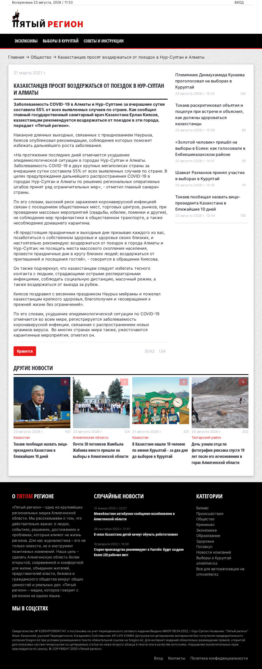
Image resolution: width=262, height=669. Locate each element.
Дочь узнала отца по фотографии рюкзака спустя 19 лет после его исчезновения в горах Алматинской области (218, 453)
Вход (239, 2)
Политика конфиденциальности (219, 658)
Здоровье (205, 541)
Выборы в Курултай (61, 41)
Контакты (176, 658)
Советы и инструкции (104, 41)
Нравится (25, 351)
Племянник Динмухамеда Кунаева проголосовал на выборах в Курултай (210, 81)
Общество (41, 57)
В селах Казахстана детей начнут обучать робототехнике (136, 534)
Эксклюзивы (26, 41)
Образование (208, 535)
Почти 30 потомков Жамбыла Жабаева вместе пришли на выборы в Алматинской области (100, 450)
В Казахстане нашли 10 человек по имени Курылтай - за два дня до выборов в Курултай (160, 450)
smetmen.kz (206, 563)
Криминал (205, 524)
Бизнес (202, 508)
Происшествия (209, 513)
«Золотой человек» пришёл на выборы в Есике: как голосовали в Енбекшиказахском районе (210, 148)
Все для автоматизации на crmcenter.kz (220, 572)
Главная (16, 57)
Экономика (206, 530)
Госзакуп (204, 546)
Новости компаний (213, 552)
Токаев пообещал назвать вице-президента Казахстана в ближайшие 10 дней (207, 203)
